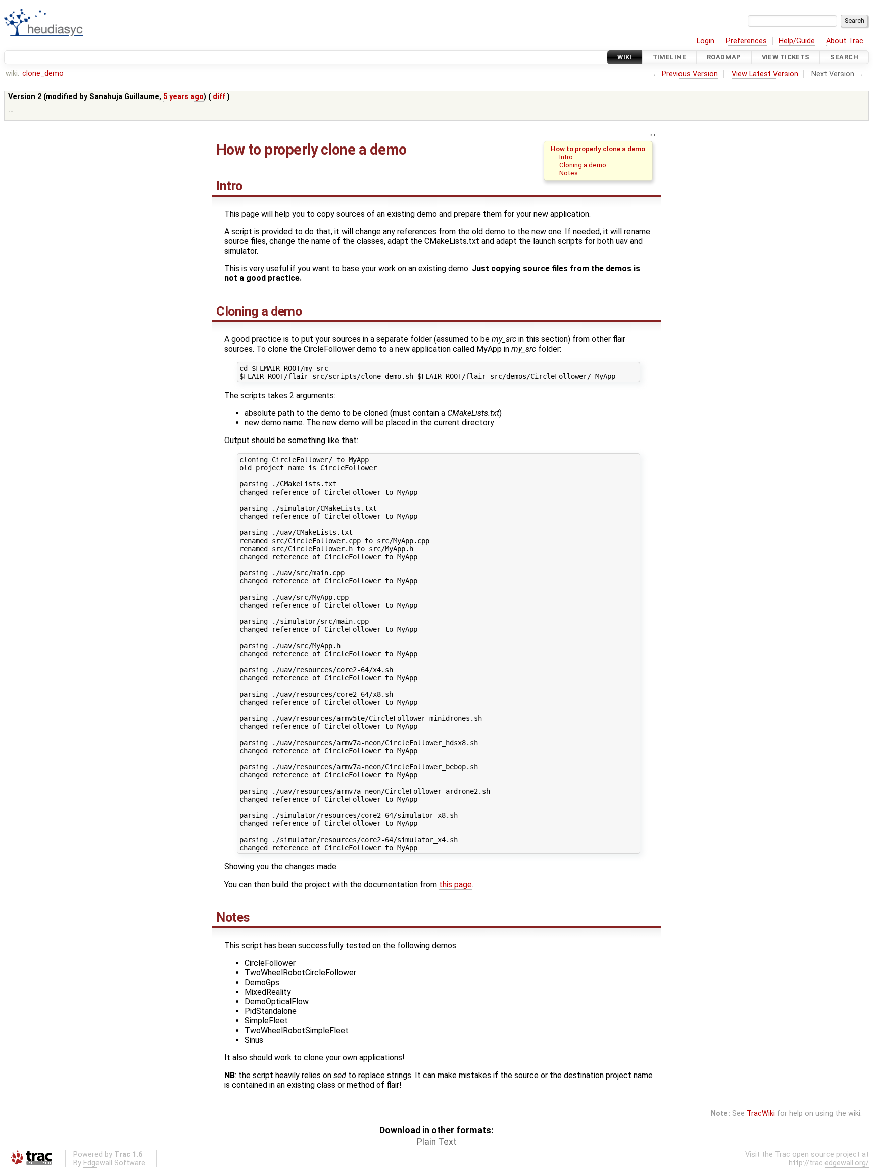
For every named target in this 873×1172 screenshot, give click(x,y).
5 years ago (183, 96)
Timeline (669, 57)
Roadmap (724, 57)
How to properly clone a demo (598, 148)
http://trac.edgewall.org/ (829, 1163)
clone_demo (43, 73)
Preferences (746, 41)
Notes (568, 173)
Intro (566, 157)
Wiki (624, 57)
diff (219, 96)
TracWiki (761, 1113)
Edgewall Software (114, 1163)
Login (705, 41)
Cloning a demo (582, 165)
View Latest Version (765, 74)
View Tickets (786, 57)
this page (455, 884)
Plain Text (437, 1142)
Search (844, 57)
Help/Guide (797, 41)
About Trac (844, 41)
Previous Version (690, 74)
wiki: (12, 73)
